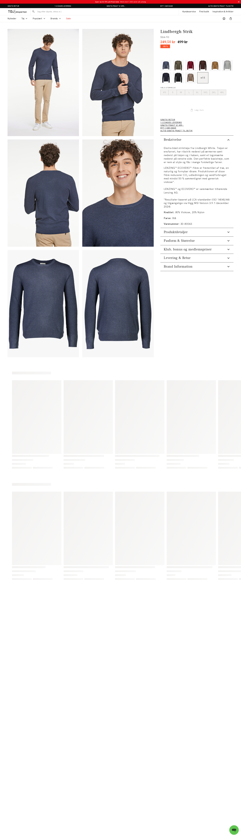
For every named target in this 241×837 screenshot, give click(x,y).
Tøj (22, 18)
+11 (202, 78)
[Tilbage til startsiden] (17, 11)
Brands (54, 18)
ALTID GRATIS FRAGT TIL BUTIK (220, 6)
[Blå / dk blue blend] (166, 65)
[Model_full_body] (43, 82)
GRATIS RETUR (13, 6)
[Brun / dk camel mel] (215, 65)
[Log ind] (224, 18)
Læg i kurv (199, 110)
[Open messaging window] (234, 830)
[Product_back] (118, 303)
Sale (68, 18)
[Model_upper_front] (118, 82)
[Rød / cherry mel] (190, 65)
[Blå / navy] (166, 77)
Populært (37, 18)
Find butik (204, 11)
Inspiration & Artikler (222, 11)
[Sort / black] (178, 77)
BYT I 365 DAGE (166, 6)
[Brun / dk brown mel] (202, 65)
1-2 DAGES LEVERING (63, 6)
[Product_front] (43, 303)
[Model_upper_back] (43, 193)
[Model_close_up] (118, 193)
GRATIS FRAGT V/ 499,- (116, 6)
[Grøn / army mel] (178, 65)
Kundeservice (189, 11)
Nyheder (12, 18)
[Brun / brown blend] (190, 77)
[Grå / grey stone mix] (227, 65)
